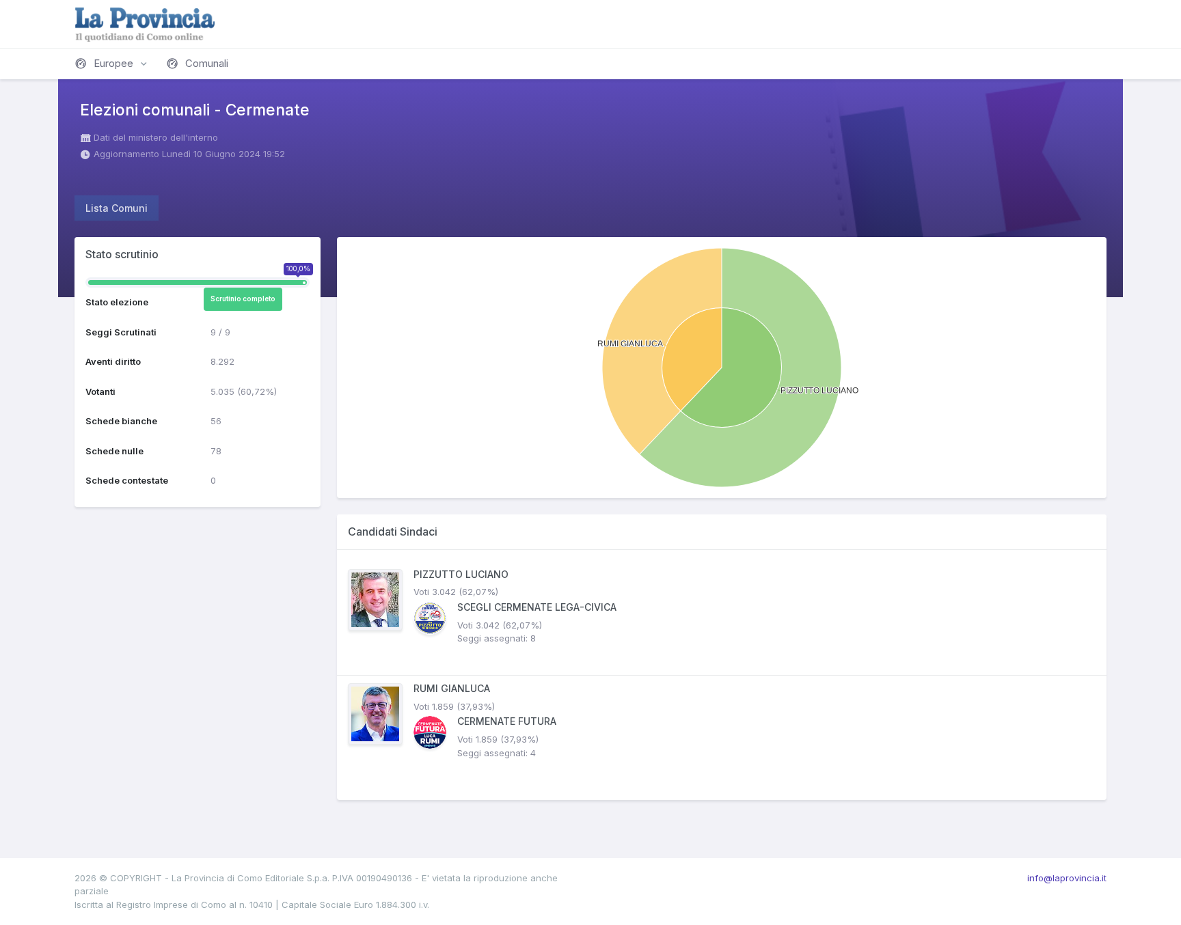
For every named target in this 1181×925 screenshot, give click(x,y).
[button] (112, 63)
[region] (722, 675)
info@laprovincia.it (1067, 877)
